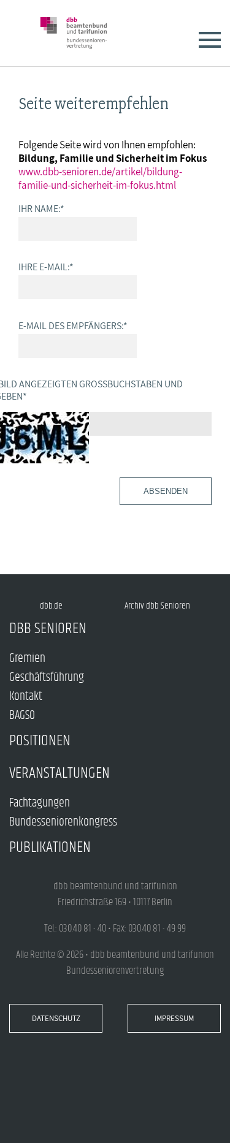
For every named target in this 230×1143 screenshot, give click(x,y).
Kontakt (25, 696)
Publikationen (50, 847)
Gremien (27, 658)
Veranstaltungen (59, 773)
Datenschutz (56, 1018)
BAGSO (22, 715)
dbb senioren (47, 628)
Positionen (40, 741)
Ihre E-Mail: (46, 266)
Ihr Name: (41, 208)
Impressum (174, 1018)
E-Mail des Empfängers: (73, 325)
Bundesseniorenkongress (63, 822)
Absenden (166, 491)
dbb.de (51, 606)
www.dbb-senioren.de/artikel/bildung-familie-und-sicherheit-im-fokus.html (100, 178)
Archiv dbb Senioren (157, 606)
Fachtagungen (39, 803)
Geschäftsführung (46, 677)
